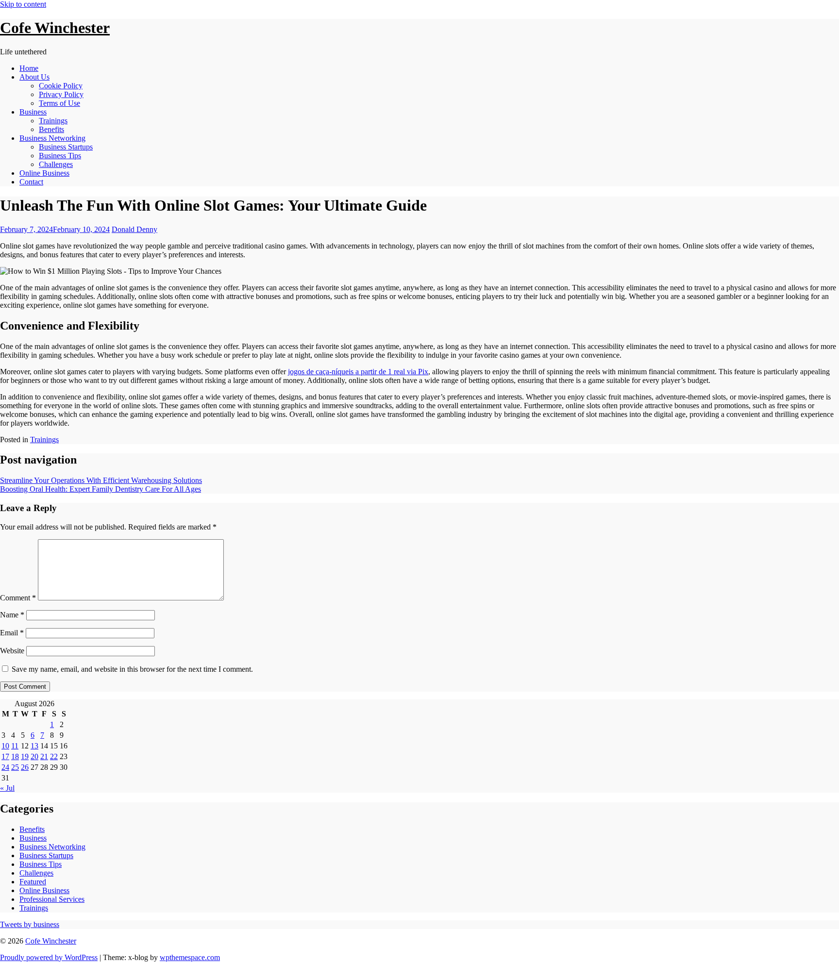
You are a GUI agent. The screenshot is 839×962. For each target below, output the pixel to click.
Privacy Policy (61, 94)
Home (28, 68)
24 (5, 767)
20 (34, 756)
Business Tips (60, 155)
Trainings (53, 120)
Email (12, 633)
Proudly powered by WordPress (49, 957)
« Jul (7, 788)
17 (5, 756)
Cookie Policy (61, 86)
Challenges (56, 164)
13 (34, 746)
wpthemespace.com (190, 957)
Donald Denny (134, 229)
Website (12, 651)
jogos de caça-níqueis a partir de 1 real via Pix (358, 371)
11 (14, 746)
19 (25, 756)
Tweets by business (29, 924)
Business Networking (52, 138)
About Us (34, 77)
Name (12, 615)
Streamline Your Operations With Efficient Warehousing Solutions (101, 480)
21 (44, 756)
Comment (18, 598)
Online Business (44, 173)
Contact (31, 182)
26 (25, 767)
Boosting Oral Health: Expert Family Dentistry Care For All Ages (100, 489)
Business (33, 112)
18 (15, 756)
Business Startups (66, 147)
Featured (32, 882)
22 (54, 756)
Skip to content (23, 4)
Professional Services (51, 899)
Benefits (51, 129)
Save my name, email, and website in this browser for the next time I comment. (132, 669)
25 (15, 767)
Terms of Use (59, 103)
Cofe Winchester (55, 27)
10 (5, 746)
